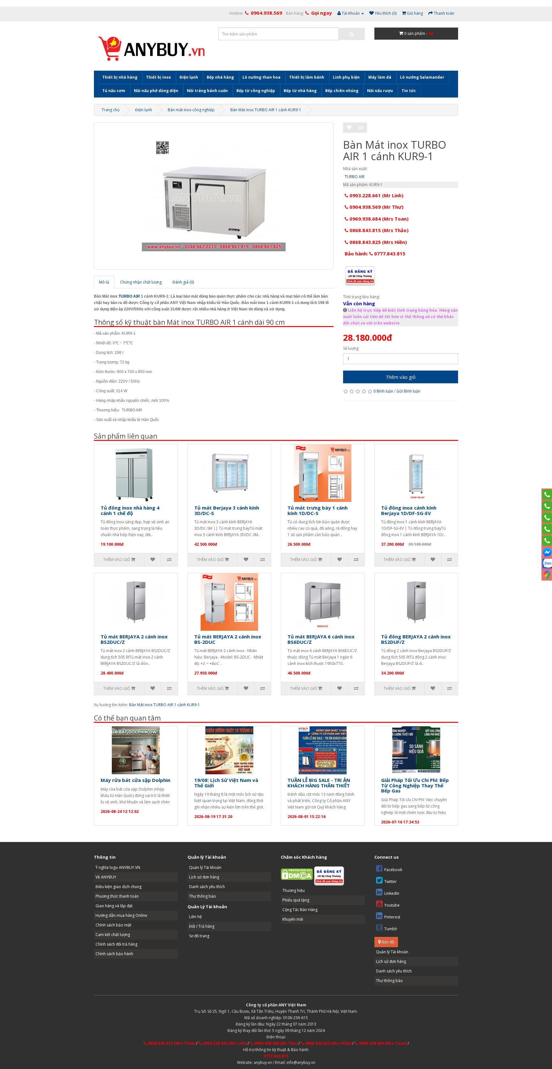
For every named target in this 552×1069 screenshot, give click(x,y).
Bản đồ (387, 942)
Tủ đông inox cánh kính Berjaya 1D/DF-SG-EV (408, 510)
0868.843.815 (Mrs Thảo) (378, 230)
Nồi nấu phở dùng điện (156, 90)
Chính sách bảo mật (113, 925)
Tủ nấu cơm (113, 90)
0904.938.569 (266, 13)
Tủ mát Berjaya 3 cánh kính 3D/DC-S (226, 510)
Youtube (392, 905)
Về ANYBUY (106, 877)
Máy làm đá (379, 77)
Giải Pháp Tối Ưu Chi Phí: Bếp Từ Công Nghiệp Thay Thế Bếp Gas (415, 785)
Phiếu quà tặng (295, 900)
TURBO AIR (129, 296)
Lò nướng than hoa (261, 77)
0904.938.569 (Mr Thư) (375, 207)
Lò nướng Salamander (422, 77)
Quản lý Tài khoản (205, 867)
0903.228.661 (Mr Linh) (375, 195)
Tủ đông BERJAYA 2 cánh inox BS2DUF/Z (416, 639)
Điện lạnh (189, 77)
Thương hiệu (293, 890)
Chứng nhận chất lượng (141, 282)
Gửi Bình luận (408, 391)
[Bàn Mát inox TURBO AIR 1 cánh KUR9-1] (214, 195)
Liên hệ (195, 916)
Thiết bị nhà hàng (119, 77)
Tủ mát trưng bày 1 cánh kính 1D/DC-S (318, 510)
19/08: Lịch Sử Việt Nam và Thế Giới (226, 783)
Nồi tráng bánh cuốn (207, 90)
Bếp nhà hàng (220, 77)
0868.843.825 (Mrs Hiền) (377, 242)
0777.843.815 (276, 1056)
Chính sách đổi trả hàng (116, 944)
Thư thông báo (202, 896)
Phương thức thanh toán (117, 896)
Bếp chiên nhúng (341, 90)
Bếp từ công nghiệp (255, 90)
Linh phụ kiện (346, 77)
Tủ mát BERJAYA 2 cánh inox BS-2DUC (227, 639)
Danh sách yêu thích (207, 886)
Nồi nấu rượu (380, 90)
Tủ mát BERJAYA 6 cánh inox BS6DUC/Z (321, 639)
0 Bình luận (383, 391)
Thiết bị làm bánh (306, 77)
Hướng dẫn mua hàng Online (121, 915)
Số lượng (350, 348)
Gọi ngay (321, 13)
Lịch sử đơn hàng (204, 877)
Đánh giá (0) (183, 282)
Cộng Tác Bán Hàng (300, 909)
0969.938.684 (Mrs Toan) (378, 218)
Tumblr (390, 929)
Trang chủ (110, 110)
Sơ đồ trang (199, 936)
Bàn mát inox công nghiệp (191, 110)
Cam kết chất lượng (113, 934)
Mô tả (104, 282)
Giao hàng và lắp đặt (114, 906)
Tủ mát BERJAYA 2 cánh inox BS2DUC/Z (134, 639)
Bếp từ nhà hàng (300, 90)
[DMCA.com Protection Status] (297, 874)
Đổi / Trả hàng (201, 926)
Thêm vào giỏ (401, 377)
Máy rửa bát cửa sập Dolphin (135, 780)
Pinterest (392, 917)
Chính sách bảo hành (114, 953)
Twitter (390, 881)
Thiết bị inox (158, 77)
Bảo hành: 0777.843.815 (375, 253)
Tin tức (409, 90)
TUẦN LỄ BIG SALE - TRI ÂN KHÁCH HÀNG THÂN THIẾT (319, 783)
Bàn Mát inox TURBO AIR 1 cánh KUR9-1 (265, 110)
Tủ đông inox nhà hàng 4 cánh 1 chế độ (130, 510)
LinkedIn (391, 893)
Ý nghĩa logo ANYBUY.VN (118, 867)
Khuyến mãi (292, 919)
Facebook (393, 869)
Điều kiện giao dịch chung (119, 886)
